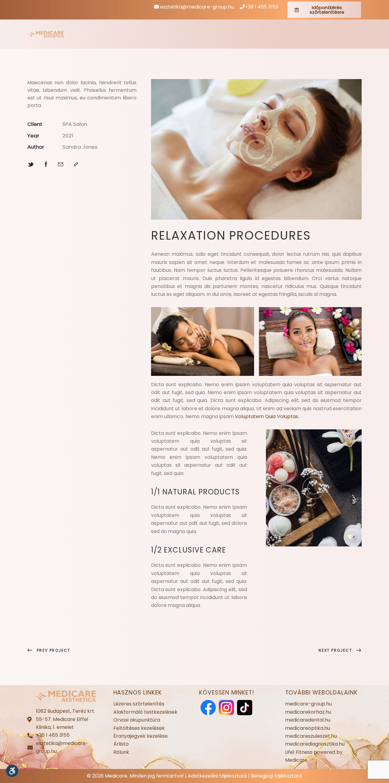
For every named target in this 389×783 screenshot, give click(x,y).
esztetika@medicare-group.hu (196, 6)
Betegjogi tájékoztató (276, 775)
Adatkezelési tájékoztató (217, 775)
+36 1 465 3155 (261, 6)
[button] (12, 771)
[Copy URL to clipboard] (76, 164)
